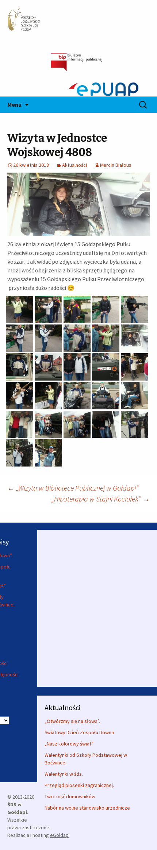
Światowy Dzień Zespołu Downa (79, 732)
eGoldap (59, 835)
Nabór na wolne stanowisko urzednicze (87, 807)
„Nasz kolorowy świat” (69, 743)
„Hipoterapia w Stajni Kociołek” (100, 498)
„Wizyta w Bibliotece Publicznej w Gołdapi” (72, 487)
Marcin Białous (115, 165)
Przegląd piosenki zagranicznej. (79, 785)
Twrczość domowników (70, 796)
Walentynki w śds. (64, 774)
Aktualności (74, 165)
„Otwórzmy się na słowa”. (72, 721)
